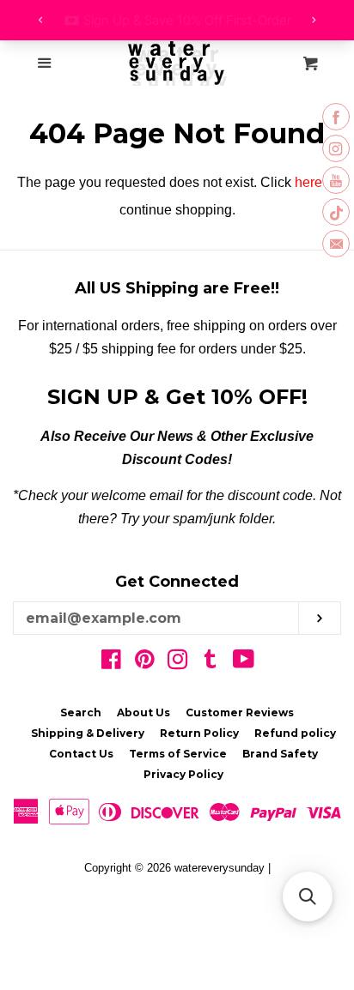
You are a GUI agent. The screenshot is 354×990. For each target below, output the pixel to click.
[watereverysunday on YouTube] (243, 662)
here (308, 182)
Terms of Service (178, 753)
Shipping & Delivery (87, 733)
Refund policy (295, 733)
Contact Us (81, 753)
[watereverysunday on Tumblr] (210, 662)
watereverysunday (219, 867)
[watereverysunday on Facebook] (111, 662)
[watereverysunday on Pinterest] (145, 662)
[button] (308, 896)
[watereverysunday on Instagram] (178, 662)
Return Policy (199, 733)
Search (80, 712)
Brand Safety (280, 753)
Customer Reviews (240, 712)
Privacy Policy (183, 774)
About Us (143, 712)
